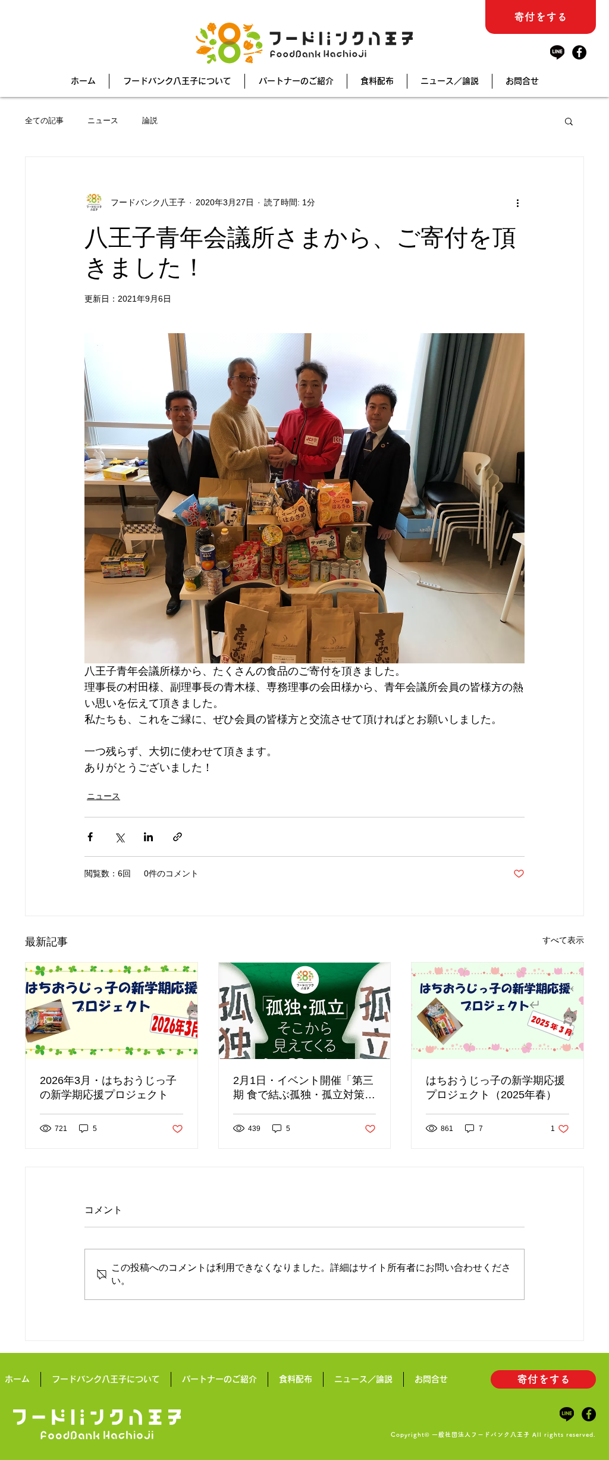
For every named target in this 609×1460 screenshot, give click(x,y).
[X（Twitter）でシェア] (119, 836)
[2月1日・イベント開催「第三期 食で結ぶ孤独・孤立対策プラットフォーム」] (305, 1011)
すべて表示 (563, 940)
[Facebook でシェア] (90, 836)
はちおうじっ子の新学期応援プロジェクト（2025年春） (495, 1087)
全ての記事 (44, 120)
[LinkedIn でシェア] (148, 836)
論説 (150, 120)
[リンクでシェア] (177, 836)
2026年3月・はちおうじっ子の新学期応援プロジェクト (108, 1087)
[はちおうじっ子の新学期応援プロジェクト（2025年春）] (497, 1011)
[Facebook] (579, 52)
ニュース (102, 120)
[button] (569, 121)
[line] (557, 52)
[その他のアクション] (517, 202)
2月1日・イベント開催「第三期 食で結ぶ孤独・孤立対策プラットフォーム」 (304, 1088)
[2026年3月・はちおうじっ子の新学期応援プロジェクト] (111, 1011)
